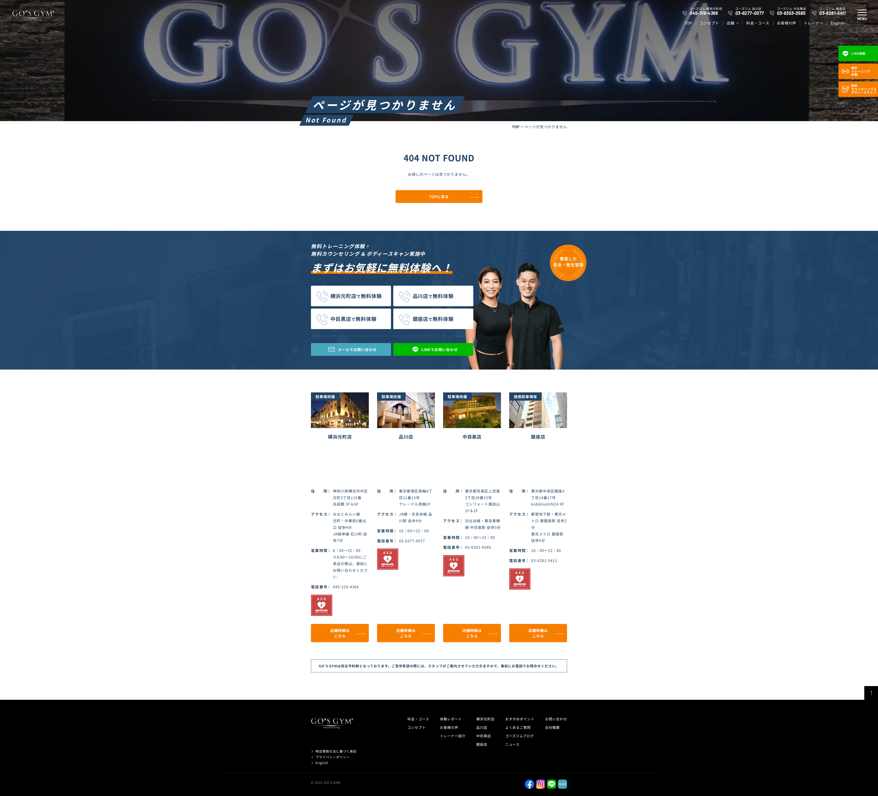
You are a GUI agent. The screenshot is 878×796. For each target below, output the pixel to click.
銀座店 (481, 744)
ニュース (512, 744)
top (688, 23)
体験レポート (451, 718)
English (838, 23)
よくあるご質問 (518, 727)
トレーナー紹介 (453, 735)
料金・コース (757, 23)
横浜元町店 (485, 718)
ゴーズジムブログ (519, 735)
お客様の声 (786, 23)
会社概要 (552, 727)
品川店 (481, 727)
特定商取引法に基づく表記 (336, 751)
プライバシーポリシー (333, 757)
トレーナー (813, 23)
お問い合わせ (556, 718)
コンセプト (709, 23)
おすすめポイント (520, 718)
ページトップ (871, 693)
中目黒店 (483, 735)
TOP (516, 126)
